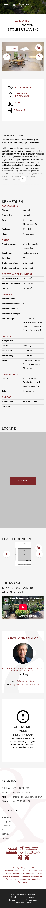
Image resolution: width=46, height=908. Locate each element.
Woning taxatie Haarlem (16, 879)
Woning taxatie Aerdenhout (24, 873)
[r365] (30, 852)
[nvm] (19, 857)
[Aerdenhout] (23, 5)
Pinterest (6, 838)
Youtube (5, 834)
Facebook (6, 817)
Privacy (12, 900)
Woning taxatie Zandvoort (32, 876)
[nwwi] (12, 852)
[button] (6, 56)
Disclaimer (15, 897)
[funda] (13, 848)
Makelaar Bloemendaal (14, 871)
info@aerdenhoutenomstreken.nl (24, 685)
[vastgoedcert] (29, 848)
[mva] (27, 857)
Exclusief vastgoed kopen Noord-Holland (23, 868)
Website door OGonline (23, 903)
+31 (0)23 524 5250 (22, 788)
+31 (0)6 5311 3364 (21, 792)
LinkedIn (6, 826)
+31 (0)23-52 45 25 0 (24, 681)
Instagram (6, 822)
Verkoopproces (31, 900)
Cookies (32, 897)
